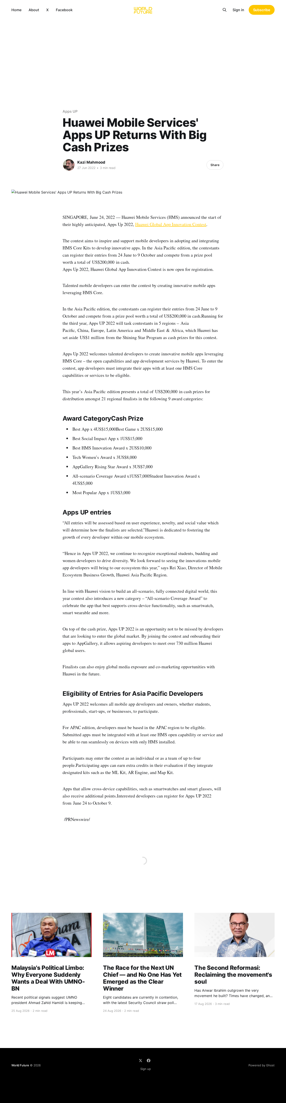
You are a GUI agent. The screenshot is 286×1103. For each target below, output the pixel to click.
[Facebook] (148, 1060)
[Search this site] (224, 9)
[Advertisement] (143, 53)
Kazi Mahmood (91, 162)
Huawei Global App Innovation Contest (170, 224)
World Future (20, 1065)
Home (16, 10)
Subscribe (261, 10)
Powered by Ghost (261, 1065)
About (34, 10)
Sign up (145, 1069)
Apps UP (70, 111)
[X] (140, 1060)
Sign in (238, 10)
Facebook (64, 10)
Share (214, 165)
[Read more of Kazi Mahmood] (69, 165)
